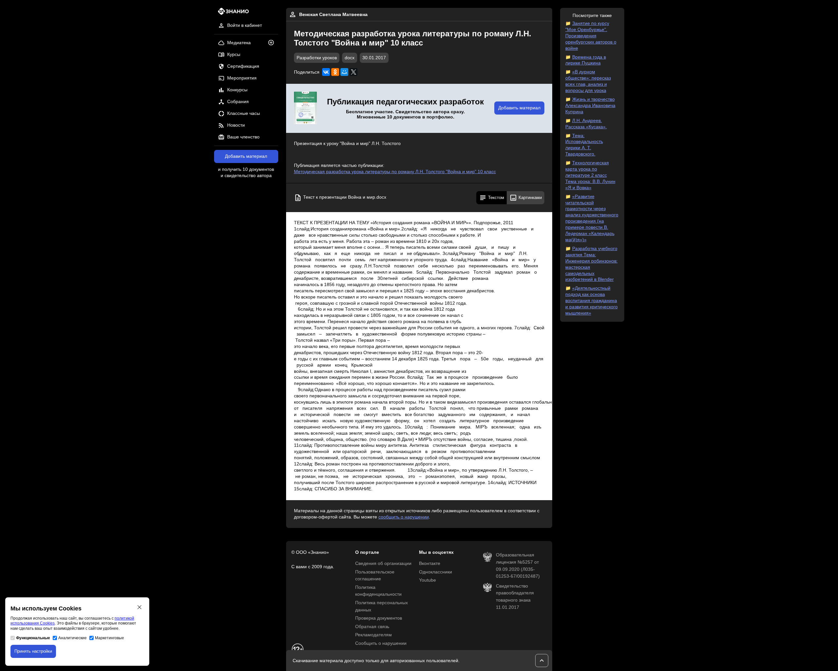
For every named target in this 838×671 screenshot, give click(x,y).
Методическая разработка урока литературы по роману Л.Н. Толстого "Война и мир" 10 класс (395, 171)
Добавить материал (246, 156)
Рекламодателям (373, 634)
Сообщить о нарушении (381, 643)
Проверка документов (378, 618)
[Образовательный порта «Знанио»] (231, 13)
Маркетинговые (109, 638)
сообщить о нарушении (403, 517)
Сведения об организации (383, 563)
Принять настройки (33, 651)
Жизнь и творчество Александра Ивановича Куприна (590, 105)
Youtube (427, 580)
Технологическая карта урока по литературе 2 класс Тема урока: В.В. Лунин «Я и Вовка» (590, 175)
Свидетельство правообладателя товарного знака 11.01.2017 (515, 597)
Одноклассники (435, 572)
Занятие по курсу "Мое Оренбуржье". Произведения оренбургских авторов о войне (590, 36)
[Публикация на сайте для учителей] (305, 108)
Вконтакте (429, 563)
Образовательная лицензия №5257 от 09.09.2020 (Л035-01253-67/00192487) (518, 566)
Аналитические (72, 638)
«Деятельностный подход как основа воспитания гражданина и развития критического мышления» (591, 301)
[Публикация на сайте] (273, 43)
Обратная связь (372, 626)
